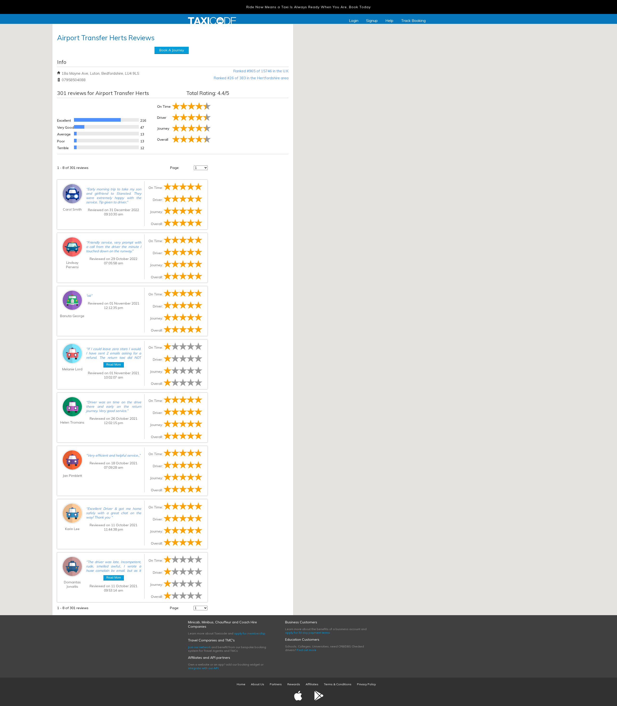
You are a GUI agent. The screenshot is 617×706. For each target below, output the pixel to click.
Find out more (306, 650)
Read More (113, 364)
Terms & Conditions (337, 684)
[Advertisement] (250, 125)
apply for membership (249, 633)
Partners (276, 684)
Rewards (293, 684)
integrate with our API (203, 668)
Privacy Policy (366, 684)
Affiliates (312, 684)
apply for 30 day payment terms (307, 632)
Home (241, 684)
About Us (257, 684)
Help (389, 20)
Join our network (199, 647)
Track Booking (413, 20)
